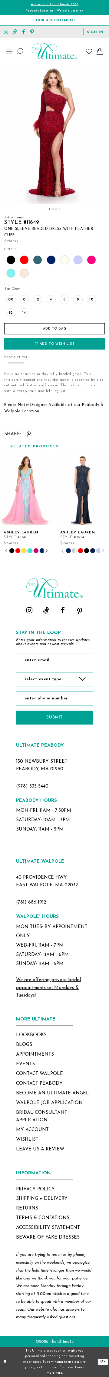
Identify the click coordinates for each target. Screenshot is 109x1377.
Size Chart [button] (12, 288)
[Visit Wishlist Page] (89, 51)
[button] (95, 32)
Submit (54, 717)
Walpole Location (70, 10)
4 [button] (59, 209)
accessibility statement (48, 1227)
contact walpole (39, 1073)
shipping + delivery (42, 1198)
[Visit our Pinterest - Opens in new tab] (32, 32)
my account (32, 1129)
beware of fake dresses (48, 1237)
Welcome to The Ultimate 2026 (54, 4)
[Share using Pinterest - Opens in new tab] (28, 434)
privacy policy (35, 1189)
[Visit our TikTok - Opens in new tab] (15, 32)
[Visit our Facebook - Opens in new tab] (23, 32)
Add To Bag (55, 328)
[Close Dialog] (5, 1362)
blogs (24, 1044)
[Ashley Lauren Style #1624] (83, 489)
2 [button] (53, 209)
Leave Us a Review (40, 1149)
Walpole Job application (49, 1102)
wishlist (27, 1139)
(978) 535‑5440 (32, 786)
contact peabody (39, 1083)
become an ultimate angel (52, 1093)
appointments (35, 1054)
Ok (103, 1361)
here (58, 1373)
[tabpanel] (54, 134)
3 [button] (56, 209)
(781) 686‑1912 (31, 902)
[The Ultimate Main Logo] (54, 51)
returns (27, 1208)
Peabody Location (39, 10)
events (25, 1064)
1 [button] (50, 209)
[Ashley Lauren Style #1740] (26, 489)
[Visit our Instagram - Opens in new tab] (6, 32)
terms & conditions (42, 1218)
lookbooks (31, 1035)
